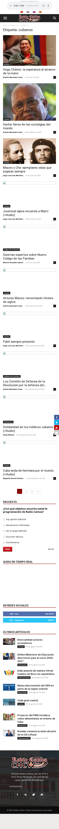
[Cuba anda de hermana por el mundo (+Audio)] (29, 454)
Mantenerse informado (17, 525)
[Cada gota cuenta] (9, 702)
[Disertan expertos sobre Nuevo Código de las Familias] (29, 238)
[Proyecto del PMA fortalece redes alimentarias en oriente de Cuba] (9, 717)
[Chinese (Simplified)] (21, 12)
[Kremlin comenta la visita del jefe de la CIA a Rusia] (9, 733)
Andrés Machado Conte (13, 77)
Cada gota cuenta (27, 700)
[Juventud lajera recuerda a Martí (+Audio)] (29, 194)
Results (51, 549)
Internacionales (24, 677)
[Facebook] (17, 795)
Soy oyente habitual (15, 519)
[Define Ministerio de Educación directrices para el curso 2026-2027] (9, 656)
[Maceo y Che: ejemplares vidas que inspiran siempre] (29, 151)
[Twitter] (34, 795)
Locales (6, 64)
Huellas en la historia (12, 376)
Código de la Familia (11, 250)
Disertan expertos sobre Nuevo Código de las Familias (24, 256)
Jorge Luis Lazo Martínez (13, 175)
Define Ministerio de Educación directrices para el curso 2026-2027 (35, 658)
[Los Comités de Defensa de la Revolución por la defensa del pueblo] (29, 365)
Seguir (51, 620)
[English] (27, 12)
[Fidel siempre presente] (29, 325)
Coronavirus (8, 422)
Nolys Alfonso (8, 435)
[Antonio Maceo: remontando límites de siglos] (29, 281)
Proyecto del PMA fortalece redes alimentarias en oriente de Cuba (36, 718)
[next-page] (38, 491)
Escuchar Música (14, 536)
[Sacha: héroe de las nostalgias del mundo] (29, 102)
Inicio (5, 25)
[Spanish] (40, 12)
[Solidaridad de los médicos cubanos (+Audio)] (29, 409)
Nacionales (22, 665)
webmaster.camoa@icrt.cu (36, 786)
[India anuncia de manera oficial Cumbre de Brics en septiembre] (9, 672)
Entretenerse (12, 542)
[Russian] (34, 12)
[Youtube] (42, 795)
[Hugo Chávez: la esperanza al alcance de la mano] (29, 50)
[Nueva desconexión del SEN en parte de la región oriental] (9, 687)
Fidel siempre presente (19, 341)
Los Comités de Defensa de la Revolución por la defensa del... (24, 383)
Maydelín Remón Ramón (13, 478)
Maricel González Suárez (13, 262)
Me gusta (50, 614)
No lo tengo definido (16, 530)
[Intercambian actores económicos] (9, 641)
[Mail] (25, 795)
